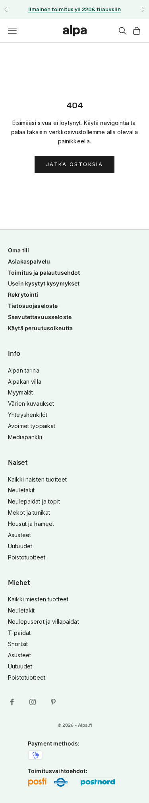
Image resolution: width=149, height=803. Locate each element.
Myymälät (20, 392)
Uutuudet (20, 546)
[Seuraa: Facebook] (12, 702)
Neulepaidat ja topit (34, 501)
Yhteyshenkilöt (27, 414)
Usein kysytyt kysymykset (43, 283)
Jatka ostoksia (74, 164)
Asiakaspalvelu (29, 261)
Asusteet (19, 534)
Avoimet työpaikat (31, 425)
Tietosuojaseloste (33, 305)
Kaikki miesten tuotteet (38, 599)
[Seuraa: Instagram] (33, 702)
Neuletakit (21, 490)
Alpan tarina (23, 370)
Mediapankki (25, 437)
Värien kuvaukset (31, 403)
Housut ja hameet (31, 523)
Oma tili (18, 250)
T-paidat (19, 632)
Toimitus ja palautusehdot (44, 272)
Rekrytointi (23, 294)
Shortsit (18, 643)
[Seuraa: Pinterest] (53, 702)
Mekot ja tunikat (29, 512)
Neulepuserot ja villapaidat (43, 621)
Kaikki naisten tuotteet (37, 479)
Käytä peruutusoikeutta (40, 328)
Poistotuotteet (26, 557)
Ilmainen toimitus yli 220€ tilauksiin (74, 9)
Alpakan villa (24, 381)
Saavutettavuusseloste (40, 316)
